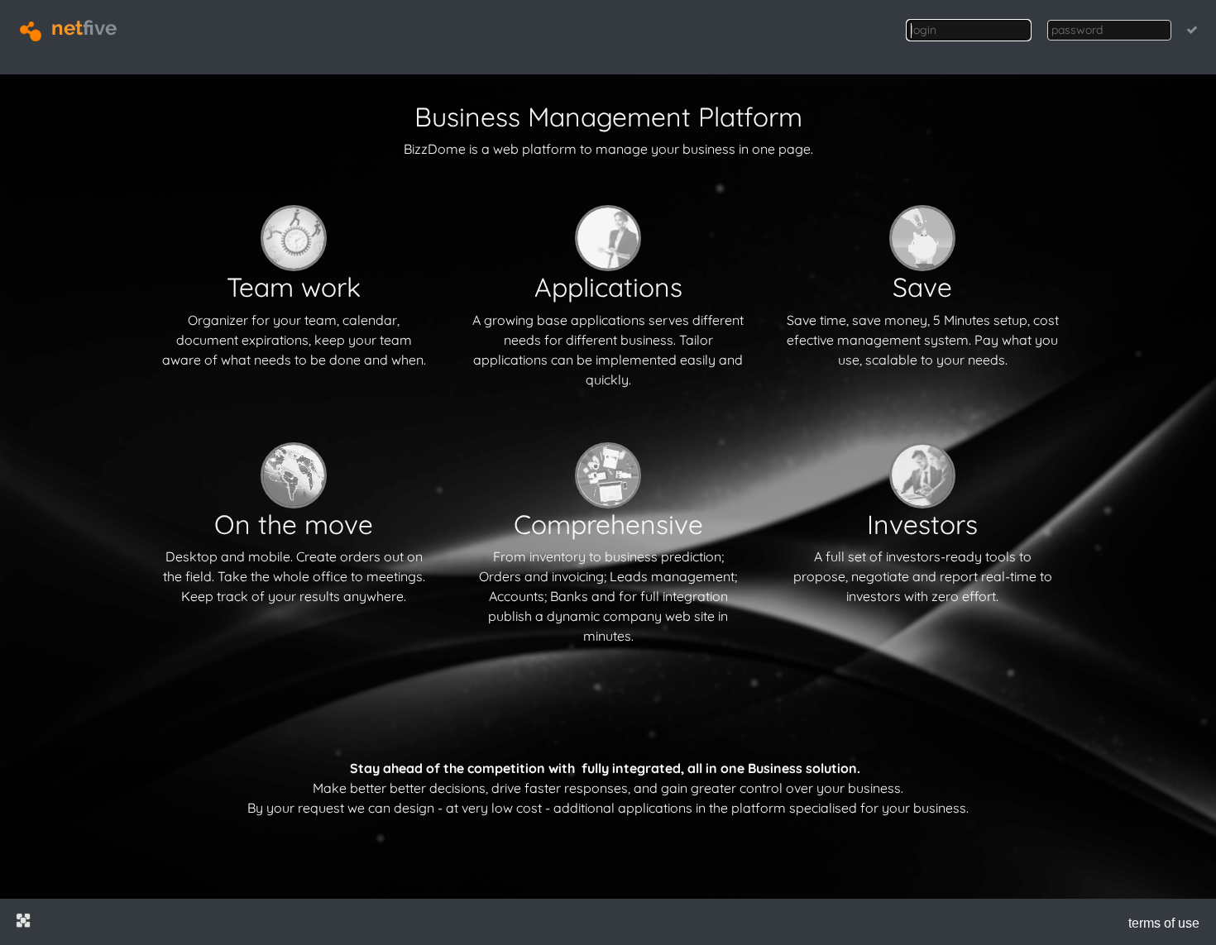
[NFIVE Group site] (23, 920)
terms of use (1163, 923)
